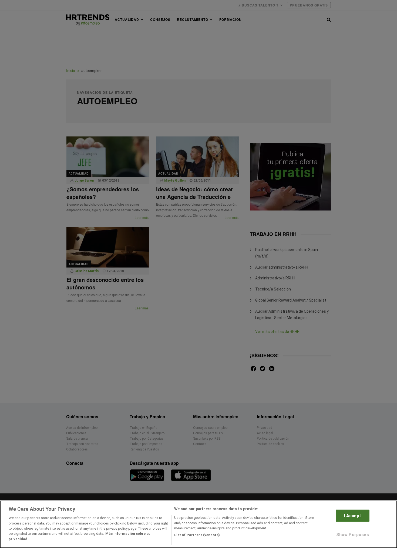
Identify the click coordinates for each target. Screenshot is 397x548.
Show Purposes (352, 534)
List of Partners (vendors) (197, 535)
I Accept (352, 515)
